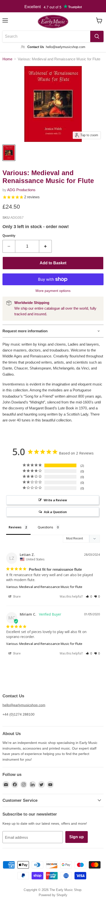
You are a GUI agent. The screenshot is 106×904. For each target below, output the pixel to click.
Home (7, 59)
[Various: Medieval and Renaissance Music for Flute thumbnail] (9, 153)
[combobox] (46, 36)
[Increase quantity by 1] (45, 246)
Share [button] (16, 596)
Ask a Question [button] (55, 512)
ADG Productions (21, 190)
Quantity (8, 235)
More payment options (53, 291)
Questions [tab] (45, 527)
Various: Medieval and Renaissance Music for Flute (44, 587)
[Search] (97, 36)
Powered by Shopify (53, 895)
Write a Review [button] (55, 500)
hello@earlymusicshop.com (23, 705)
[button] (89, 596)
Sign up (76, 837)
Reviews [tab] (15, 527)
